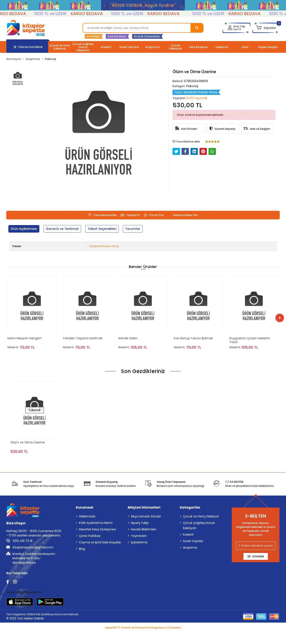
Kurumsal (84, 507)
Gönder (258, 556)
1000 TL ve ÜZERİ (43, 14)
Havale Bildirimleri (143, 529)
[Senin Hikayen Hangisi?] (32, 305)
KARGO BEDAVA (79, 14)
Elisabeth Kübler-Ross (104, 246)
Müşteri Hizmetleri (144, 507)
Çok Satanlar (117, 36)
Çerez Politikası (89, 536)
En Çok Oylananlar (147, 36)
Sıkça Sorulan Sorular (146, 516)
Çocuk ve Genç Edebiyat (201, 516)
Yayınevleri (139, 536)
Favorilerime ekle (188, 142)
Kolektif (188, 534)
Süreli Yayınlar (193, 541)
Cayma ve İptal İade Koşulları (100, 542)
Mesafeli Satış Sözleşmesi (97, 529)
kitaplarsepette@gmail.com (33, 547)
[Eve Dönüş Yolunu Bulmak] (198, 305)
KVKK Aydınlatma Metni (95, 523)
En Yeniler (93, 36)
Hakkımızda (87, 516)
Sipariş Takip (140, 523)
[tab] (23, 229)
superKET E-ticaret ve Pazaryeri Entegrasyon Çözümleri (143, 627)
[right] (279, 317)
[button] (266, 28)
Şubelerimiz (139, 542)
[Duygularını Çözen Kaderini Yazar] (254, 305)
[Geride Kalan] (143, 305)
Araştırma (190, 547)
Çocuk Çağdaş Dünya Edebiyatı (199, 525)
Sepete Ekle (34, 356)
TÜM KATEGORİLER (30, 47)
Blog (82, 549)
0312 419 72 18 (22, 541)
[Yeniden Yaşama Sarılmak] (87, 305)
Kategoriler (190, 507)
